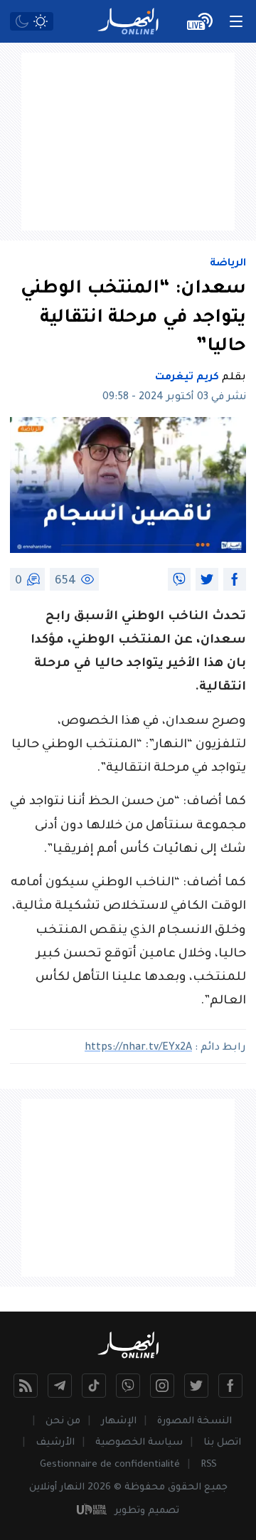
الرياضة (228, 264)
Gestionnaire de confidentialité (110, 1465)
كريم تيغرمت (187, 378)
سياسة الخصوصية (139, 1443)
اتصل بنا (222, 1443)
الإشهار (119, 1421)
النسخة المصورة (194, 1421)
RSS (209, 1465)
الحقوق (184, 1487)
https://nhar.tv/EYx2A (138, 1048)
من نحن (63, 1421)
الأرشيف (55, 1443)
